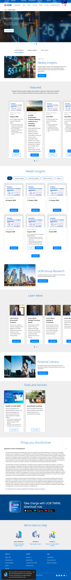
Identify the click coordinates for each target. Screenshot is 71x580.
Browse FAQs (29, 560)
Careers (7, 565)
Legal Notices (50, 557)
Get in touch (44, 50)
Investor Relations (9, 562)
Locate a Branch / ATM (31, 562)
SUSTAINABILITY (32, 0)
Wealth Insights (11, 9)
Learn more (9, 33)
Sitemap (7, 568)
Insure (47, 5)
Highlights (17, 5)
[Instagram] (59, 575)
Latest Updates (19, 50)
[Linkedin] (61, 575)
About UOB (8, 557)
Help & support (55, 1)
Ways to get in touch (35, 544)
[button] (38, 44)
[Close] (34, 572)
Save (24, 5)
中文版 (16, 151)
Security (49, 0)
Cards (29, 5)
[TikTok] (66, 575)
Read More (34, 155)
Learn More (14, 429)
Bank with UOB (9, 560)
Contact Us (28, 557)
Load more (35, 256)
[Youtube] (64, 575)
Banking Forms (29, 565)
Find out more (43, 281)
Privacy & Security (51, 560)
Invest (41, 5)
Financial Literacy (39, 1)
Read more (42, 75)
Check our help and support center (19, 544)
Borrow (35, 5)
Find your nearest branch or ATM (52, 544)
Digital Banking (55, 5)
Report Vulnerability (52, 562)
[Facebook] (57, 575)
